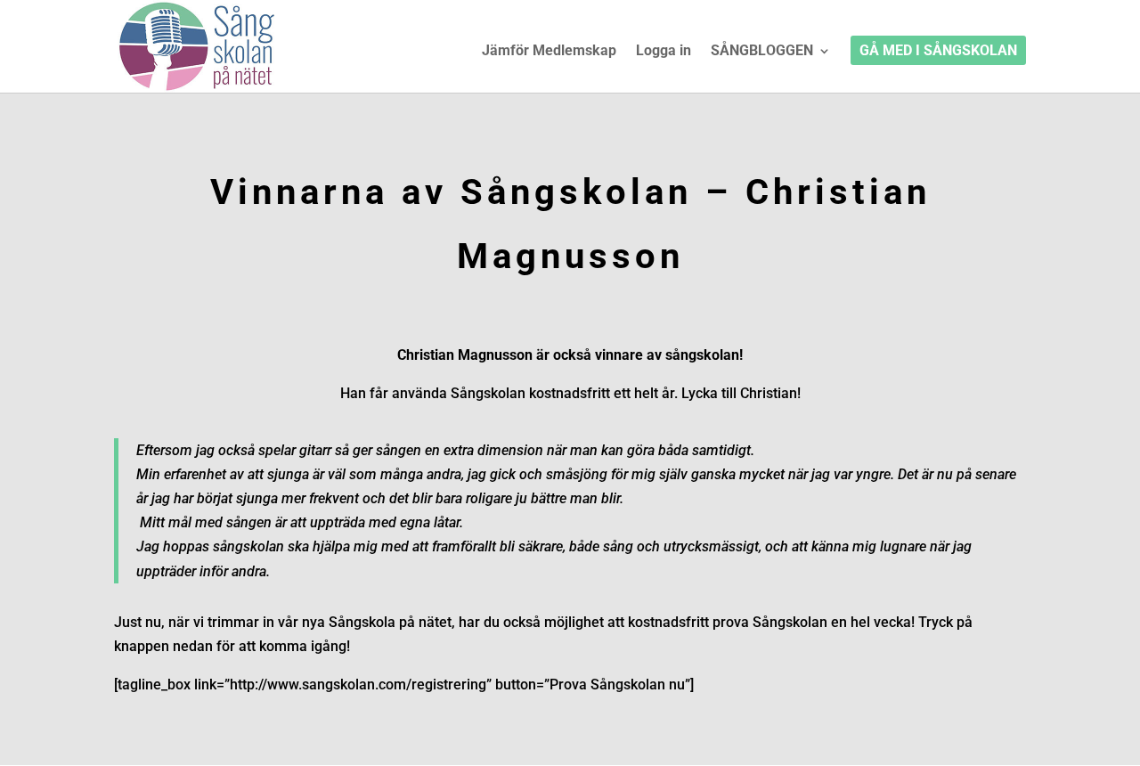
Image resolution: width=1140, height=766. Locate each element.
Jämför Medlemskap (549, 52)
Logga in (663, 52)
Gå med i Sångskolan (938, 52)
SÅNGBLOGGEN (762, 52)
